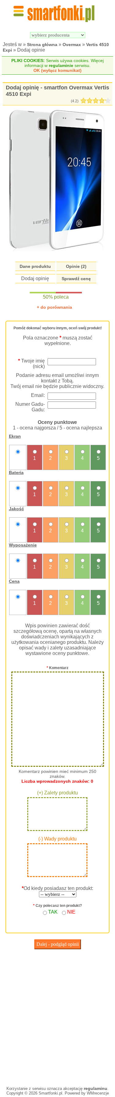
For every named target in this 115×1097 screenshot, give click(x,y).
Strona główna (42, 44)
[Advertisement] (57, 1016)
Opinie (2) (76, 266)
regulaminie (61, 65)
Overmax (72, 44)
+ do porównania (54, 307)
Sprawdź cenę (76, 278)
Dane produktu (35, 266)
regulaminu (95, 1088)
